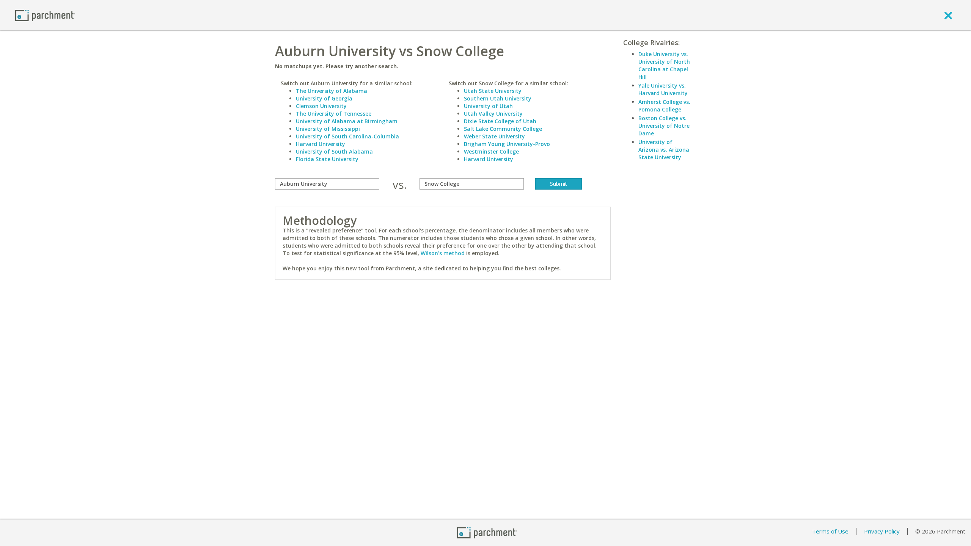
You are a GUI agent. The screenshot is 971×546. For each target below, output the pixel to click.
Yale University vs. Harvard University (663, 89)
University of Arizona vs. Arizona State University (663, 149)
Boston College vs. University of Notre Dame (664, 126)
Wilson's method (443, 253)
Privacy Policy (882, 531)
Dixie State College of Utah (500, 121)
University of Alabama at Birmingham (347, 121)
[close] (948, 15)
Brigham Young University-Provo (507, 143)
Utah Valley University (493, 113)
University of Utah (488, 106)
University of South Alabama (334, 151)
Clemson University (321, 106)
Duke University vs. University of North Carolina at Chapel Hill (664, 65)
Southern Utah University (497, 98)
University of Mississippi (328, 128)
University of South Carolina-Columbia (347, 136)
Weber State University (494, 136)
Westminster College (491, 151)
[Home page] (45, 15)
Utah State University (493, 90)
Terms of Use (830, 531)
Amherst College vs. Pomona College (664, 105)
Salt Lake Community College (503, 128)
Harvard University (320, 143)
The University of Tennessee (333, 113)
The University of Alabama (331, 90)
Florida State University (327, 159)
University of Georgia (324, 98)
